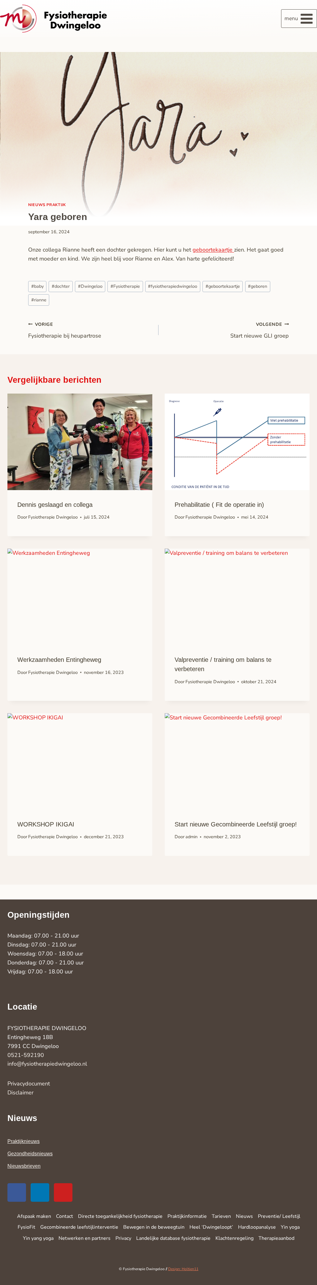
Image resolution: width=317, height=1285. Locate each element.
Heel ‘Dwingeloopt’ (211, 1227)
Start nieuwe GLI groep (259, 330)
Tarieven (221, 1216)
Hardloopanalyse (257, 1227)
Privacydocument (28, 1083)
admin (191, 837)
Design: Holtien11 (183, 1268)
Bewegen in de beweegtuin (154, 1227)
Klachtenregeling (234, 1238)
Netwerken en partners (85, 1238)
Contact (64, 1216)
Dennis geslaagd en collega (55, 504)
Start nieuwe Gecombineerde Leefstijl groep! (236, 824)
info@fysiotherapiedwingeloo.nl (47, 1063)
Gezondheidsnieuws (30, 1153)
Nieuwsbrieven (24, 1166)
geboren (257, 286)
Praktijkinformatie (187, 1216)
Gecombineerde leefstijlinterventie (79, 1227)
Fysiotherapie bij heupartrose (64, 330)
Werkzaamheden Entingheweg (59, 659)
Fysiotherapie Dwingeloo (53, 517)
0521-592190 (25, 1055)
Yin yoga (290, 1227)
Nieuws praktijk (47, 204)
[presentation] (79, 442)
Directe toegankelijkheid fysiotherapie (120, 1216)
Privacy (123, 1238)
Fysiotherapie (125, 286)
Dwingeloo (90, 286)
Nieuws (244, 1216)
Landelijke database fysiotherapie (173, 1238)
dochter (61, 286)
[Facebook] (16, 1192)
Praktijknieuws (23, 1141)
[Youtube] (63, 1192)
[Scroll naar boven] (297, 1260)
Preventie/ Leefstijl (279, 1216)
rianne (38, 300)
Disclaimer (20, 1092)
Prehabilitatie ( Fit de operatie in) (219, 504)
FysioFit (26, 1227)
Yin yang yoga (38, 1238)
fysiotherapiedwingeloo (172, 286)
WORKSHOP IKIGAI (45, 824)
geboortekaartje (213, 249)
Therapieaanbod (276, 1238)
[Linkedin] (40, 1192)
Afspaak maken (34, 1216)
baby (37, 286)
